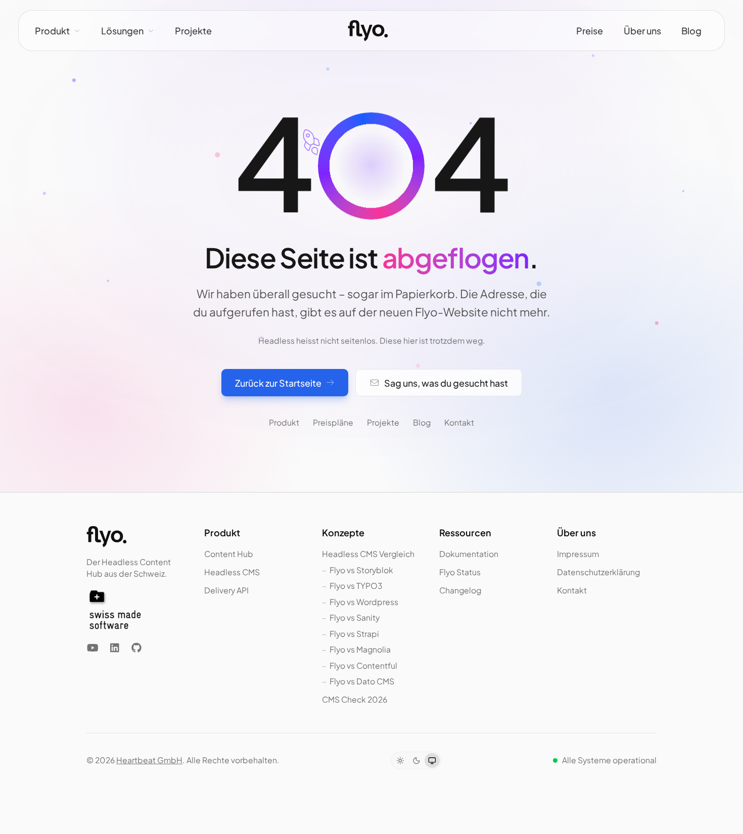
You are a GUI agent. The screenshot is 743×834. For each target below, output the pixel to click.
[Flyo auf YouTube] (92, 648)
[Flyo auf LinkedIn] (114, 648)
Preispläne (333, 422)
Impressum (578, 554)
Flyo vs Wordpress (364, 602)
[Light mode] (400, 760)
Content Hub (228, 554)
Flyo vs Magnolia (360, 649)
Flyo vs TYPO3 (356, 585)
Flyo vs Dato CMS (362, 681)
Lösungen (122, 30)
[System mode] (432, 760)
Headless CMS (232, 572)
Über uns (642, 30)
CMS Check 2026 (354, 699)
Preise (589, 30)
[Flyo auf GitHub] (136, 648)
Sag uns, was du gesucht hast (446, 383)
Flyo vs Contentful (363, 665)
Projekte (193, 30)
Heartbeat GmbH (149, 760)
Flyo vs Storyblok (361, 570)
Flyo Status (460, 572)
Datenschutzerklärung (598, 572)
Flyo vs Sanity (355, 617)
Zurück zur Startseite (278, 383)
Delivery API (226, 590)
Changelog (460, 590)
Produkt (52, 30)
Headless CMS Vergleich (368, 554)
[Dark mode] (416, 760)
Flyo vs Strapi (354, 633)
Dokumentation (468, 554)
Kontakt (459, 422)
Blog (691, 30)
